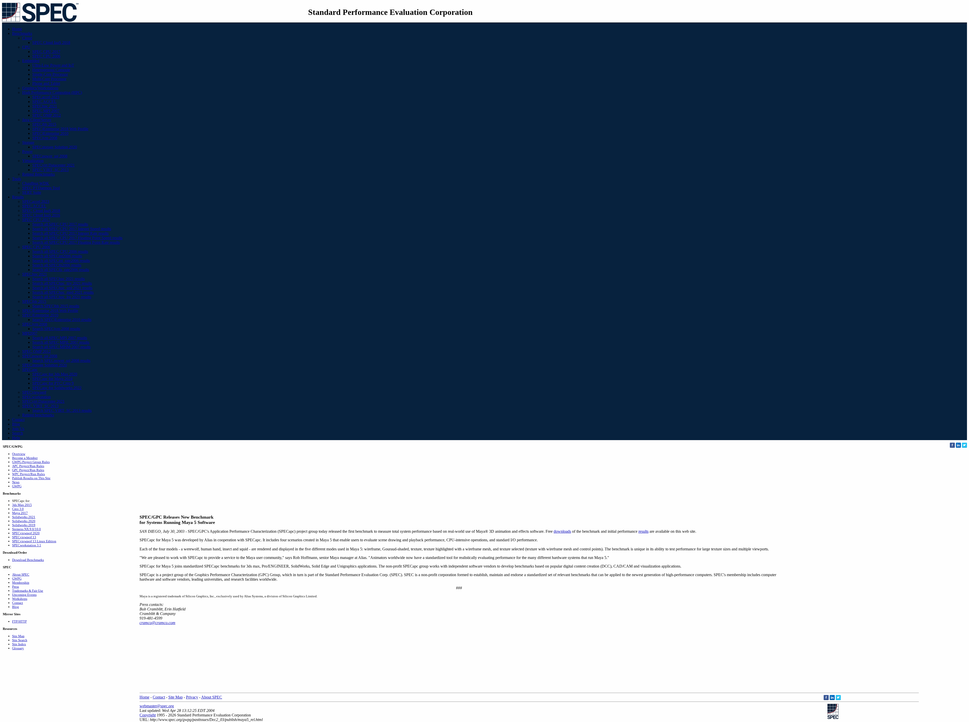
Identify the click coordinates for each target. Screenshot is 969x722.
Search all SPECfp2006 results (56, 265)
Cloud (27, 38)
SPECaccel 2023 (45, 97)
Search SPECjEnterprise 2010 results (61, 319)
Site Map (18, 636)
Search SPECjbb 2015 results (55, 306)
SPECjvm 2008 (44, 138)
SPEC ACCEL (44, 101)
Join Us (18, 428)
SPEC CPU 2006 (46, 56)
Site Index (19, 644)
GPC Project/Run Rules (28, 470)
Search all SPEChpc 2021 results (58, 279)
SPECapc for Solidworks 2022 (57, 388)
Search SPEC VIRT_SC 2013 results (62, 410)
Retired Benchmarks (38, 174)
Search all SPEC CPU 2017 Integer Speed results (71, 229)
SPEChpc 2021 (44, 106)
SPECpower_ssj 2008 (49, 156)
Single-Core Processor (50, 74)
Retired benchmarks (38, 415)
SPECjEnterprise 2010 (50, 133)
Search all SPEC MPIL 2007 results (60, 342)
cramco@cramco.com (157, 623)
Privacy (192, 697)
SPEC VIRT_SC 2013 (50, 170)
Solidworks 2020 (23, 521)
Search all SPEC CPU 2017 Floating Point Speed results (77, 238)
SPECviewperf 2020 (26, 533)
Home (17, 29)
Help (16, 438)
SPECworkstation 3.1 (26, 545)
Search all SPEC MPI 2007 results (59, 338)
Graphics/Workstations (40, 88)
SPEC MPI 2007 (45, 111)
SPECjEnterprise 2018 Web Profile (60, 129)
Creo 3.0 (18, 509)
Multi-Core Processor (49, 79)
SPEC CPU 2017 (46, 51)
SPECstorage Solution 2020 (54, 147)
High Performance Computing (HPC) (52, 92)
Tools (16, 179)
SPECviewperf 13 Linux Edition (34, 541)
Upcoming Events (24, 595)
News (15, 482)
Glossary (18, 648)
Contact (18, 419)
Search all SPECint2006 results (57, 256)
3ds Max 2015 (22, 505)
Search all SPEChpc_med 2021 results (63, 292)
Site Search (19, 640)
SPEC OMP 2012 (46, 115)
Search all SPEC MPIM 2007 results (61, 347)
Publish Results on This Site (31, 478)
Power (27, 151)
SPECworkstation (36, 397)
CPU (26, 47)
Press (15, 587)
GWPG (16, 486)
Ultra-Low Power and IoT (53, 65)
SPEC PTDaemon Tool (41, 188)
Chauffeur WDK (35, 183)
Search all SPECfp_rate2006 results (60, 270)
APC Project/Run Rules (28, 466)
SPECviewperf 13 (24, 537)
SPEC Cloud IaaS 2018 (51, 42)
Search (17, 433)
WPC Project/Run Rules (28, 474)
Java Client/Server (36, 120)
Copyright (148, 715)
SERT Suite (31, 192)
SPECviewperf (34, 392)
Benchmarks (22, 33)
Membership (20, 582)
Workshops (19, 599)
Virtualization (33, 160)
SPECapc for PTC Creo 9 (53, 383)
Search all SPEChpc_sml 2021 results (62, 288)
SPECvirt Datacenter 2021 (53, 165)
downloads (562, 531)
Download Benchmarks (28, 560)
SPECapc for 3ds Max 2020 (54, 374)
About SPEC (20, 574)
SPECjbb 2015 (44, 124)
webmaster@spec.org (157, 706)
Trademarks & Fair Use (27, 591)
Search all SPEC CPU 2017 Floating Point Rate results (76, 242)
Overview (18, 454)
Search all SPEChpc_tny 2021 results (62, 283)
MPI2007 (29, 333)
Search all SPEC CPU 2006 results (60, 251)
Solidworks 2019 (23, 525)
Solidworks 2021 (23, 517)
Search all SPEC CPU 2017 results (60, 224)
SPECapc (30, 369)
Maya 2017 (20, 513)
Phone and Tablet (46, 83)
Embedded (30, 61)
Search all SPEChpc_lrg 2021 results (61, 297)
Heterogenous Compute (51, 70)
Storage (28, 142)
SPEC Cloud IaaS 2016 (41, 215)
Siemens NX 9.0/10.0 (26, 529)
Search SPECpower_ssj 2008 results (61, 360)
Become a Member (25, 458)
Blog (16, 424)
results (643, 531)
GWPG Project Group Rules (31, 462)
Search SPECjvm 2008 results (56, 329)
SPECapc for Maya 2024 (52, 379)
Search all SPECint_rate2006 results (61, 260)
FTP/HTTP (19, 621)
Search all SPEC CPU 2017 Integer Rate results (70, 233)
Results (18, 197)
